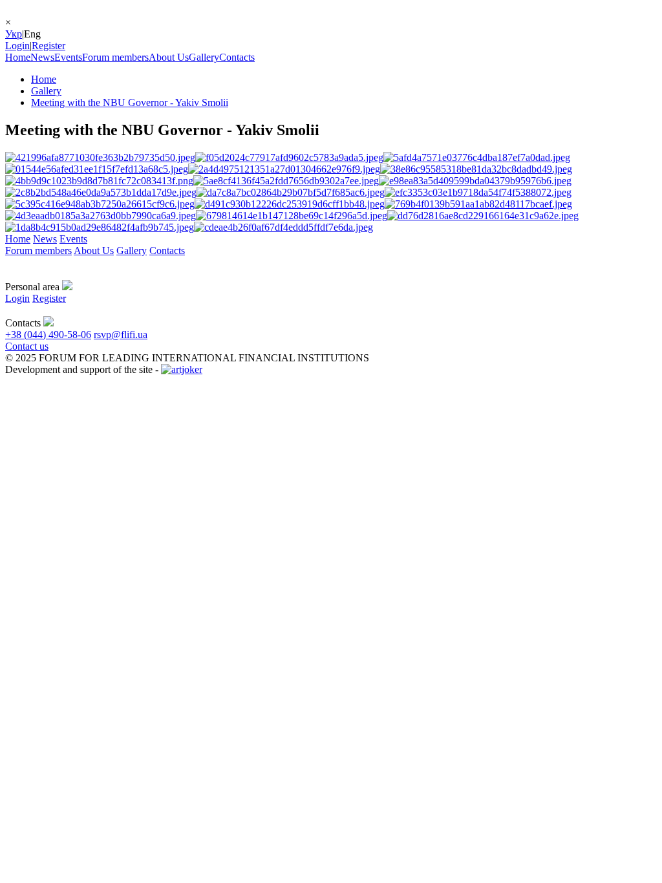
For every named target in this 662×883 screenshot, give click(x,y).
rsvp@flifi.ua (120, 334)
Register (48, 45)
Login (17, 45)
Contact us (26, 346)
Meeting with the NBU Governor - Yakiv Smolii (129, 102)
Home (17, 57)
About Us (169, 57)
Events (68, 57)
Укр (13, 33)
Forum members (115, 57)
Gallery (204, 57)
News (42, 57)
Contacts (237, 57)
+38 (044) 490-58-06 (48, 334)
